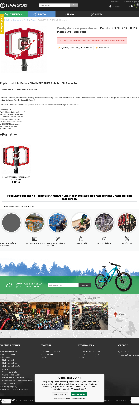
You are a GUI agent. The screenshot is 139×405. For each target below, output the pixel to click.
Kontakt (5, 369)
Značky (70, 14)
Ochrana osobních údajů (11, 375)
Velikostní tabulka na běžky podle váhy (17, 381)
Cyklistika (15, 14)
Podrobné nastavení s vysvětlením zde (69, 399)
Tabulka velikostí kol (9, 360)
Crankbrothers (104, 48)
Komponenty (17, 20)
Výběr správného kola (10, 372)
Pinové (33, 20)
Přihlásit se (116, 6)
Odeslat (85, 285)
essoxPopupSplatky (9, 387)
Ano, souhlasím (78, 394)
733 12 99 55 (114, 2)
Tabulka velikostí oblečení (11, 366)
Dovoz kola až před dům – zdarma (15, 390)
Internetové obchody (109, 400)
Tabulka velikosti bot (9, 363)
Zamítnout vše (60, 394)
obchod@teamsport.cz (131, 2)
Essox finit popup (8, 384)
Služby (98, 14)
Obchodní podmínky (9, 351)
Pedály (26, 20)
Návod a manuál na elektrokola (13, 378)
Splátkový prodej (8, 354)
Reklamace (6, 357)
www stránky (123, 400)
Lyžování (42, 14)
